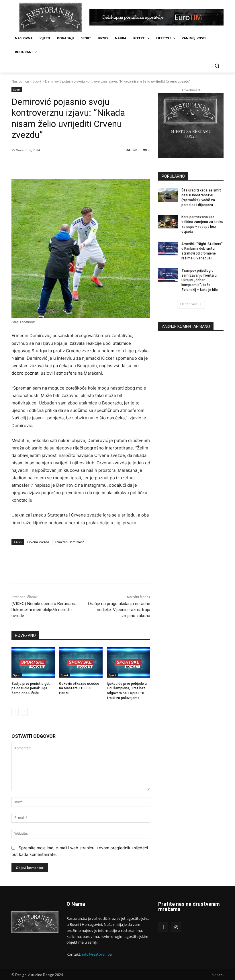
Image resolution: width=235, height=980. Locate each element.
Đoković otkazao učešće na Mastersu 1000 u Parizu (79, 688)
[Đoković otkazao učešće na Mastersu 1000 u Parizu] (80, 662)
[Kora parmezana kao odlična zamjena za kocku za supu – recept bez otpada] (168, 221)
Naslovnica (20, 81)
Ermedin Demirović (69, 542)
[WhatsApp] (78, 165)
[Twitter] (65, 165)
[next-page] (24, 711)
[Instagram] (176, 927)
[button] (217, 66)
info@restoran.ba (97, 954)
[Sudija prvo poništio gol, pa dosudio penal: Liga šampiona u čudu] (33, 662)
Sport (37, 81)
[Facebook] (52, 165)
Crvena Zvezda (38, 542)
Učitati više (189, 304)
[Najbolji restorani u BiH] (50, 17)
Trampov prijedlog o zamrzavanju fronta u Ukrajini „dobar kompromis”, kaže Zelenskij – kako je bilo (199, 280)
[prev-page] (15, 711)
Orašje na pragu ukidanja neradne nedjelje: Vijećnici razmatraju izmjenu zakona (119, 609)
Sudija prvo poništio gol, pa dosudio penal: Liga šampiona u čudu (30, 688)
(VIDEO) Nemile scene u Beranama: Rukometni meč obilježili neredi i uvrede (44, 609)
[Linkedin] (91, 165)
